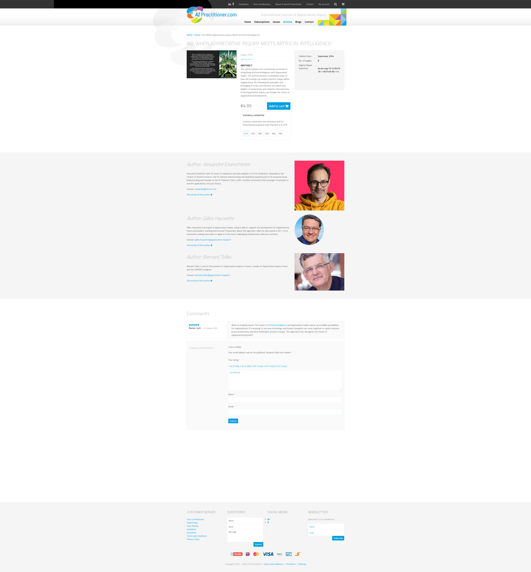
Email (231, 406)
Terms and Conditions (197, 536)
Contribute (244, 4)
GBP (260, 133)
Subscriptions (262, 22)
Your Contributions (262, 4)
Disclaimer (191, 532)
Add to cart (277, 105)
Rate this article (247, 59)
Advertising (192, 522)
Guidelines (191, 529)
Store (197, 35)
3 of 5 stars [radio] (257, 366)
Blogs (298, 22)
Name (231, 394)
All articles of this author (198, 194)
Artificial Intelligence (277, 325)
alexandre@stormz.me (205, 189)
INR (280, 133)
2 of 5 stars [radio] (246, 366)
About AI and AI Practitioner (288, 4)
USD (253, 133)
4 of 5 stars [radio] (269, 366)
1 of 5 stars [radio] (234, 366)
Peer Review (192, 526)
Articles (287, 22)
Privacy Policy (193, 539)
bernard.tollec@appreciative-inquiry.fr (212, 275)
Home (247, 22)
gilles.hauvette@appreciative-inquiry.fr (213, 239)
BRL (274, 133)
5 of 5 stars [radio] (281, 366)
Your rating (234, 360)
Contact (310, 4)
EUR (246, 133)
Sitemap (302, 564)
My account (323, 4)
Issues (276, 22)
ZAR (267, 133)
